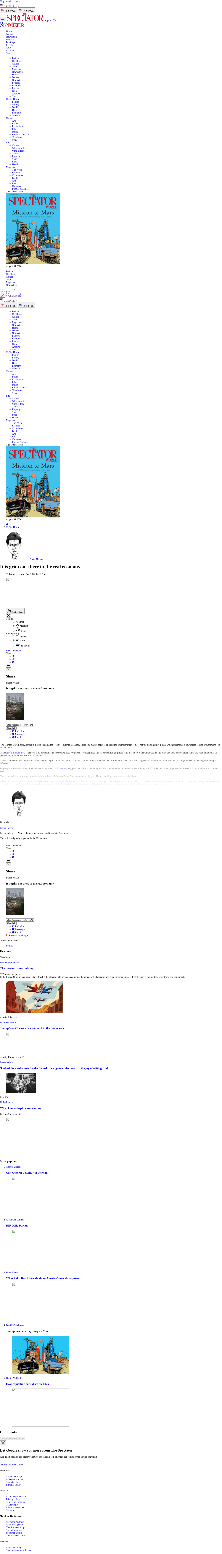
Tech (14, 66)
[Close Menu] (2, 295)
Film (14, 129)
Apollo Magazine (14, 1524)
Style (14, 161)
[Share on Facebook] (13, 656)
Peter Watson (12, 1272)
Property (16, 156)
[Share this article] (8, 666)
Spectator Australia (15, 1522)
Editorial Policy (13, 1484)
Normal (23, 640)
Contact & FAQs (14, 1476)
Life (8, 142)
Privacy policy (13, 1499)
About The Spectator (16, 1496)
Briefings (10, 42)
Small (21, 622)
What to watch (19, 148)
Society (15, 104)
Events (9, 45)
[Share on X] (13, 659)
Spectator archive (14, 1530)
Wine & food (18, 150)
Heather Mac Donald (10, 962)
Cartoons (16, 186)
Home (9, 31)
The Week (17, 170)
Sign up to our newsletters (18, 1550)
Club (8, 47)
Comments (15, 650)
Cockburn (17, 61)
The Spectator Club (15, 1535)
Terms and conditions (16, 1502)
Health (15, 164)
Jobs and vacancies (15, 1507)
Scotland (16, 115)
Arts (14, 121)
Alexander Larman (15, 1219)
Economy (16, 112)
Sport (14, 159)
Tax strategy (12, 1504)
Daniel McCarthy (14, 1378)
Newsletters (11, 37)
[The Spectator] (26, 20)
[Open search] (2, 291)
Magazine (16, 69)
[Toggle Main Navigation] (3, 19)
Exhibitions (17, 126)
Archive (10, 50)
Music (15, 131)
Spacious (25, 645)
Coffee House (12, 99)
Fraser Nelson (6, 828)
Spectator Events (14, 1532)
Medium (24, 625)
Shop (8, 53)
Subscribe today (13, 1547)
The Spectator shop (15, 1527)
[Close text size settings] (8, 615)
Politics (15, 58)
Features (16, 172)
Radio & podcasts (20, 134)
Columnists (17, 175)
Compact (23, 636)
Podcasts (10, 39)
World (15, 107)
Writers (9, 34)
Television (17, 137)
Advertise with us (14, 1479)
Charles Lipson (13, 1166)
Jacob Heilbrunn (8, 1022)
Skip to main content (10, 1)
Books (15, 123)
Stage (14, 140)
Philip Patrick (6, 1102)
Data (14, 110)
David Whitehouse (15, 1325)
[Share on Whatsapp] (13, 662)
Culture (15, 63)
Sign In (48, 20)
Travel (15, 153)
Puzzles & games (20, 189)
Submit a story (13, 1482)
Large (24, 631)
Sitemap (10, 1510)
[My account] (54, 20)
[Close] (3, 1442)
